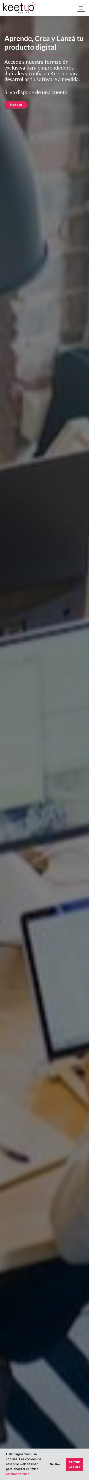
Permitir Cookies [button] (74, 1464)
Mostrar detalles (17, 1474)
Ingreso (16, 104)
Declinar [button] (55, 1464)
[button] (40, 1469)
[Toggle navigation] (81, 7)
